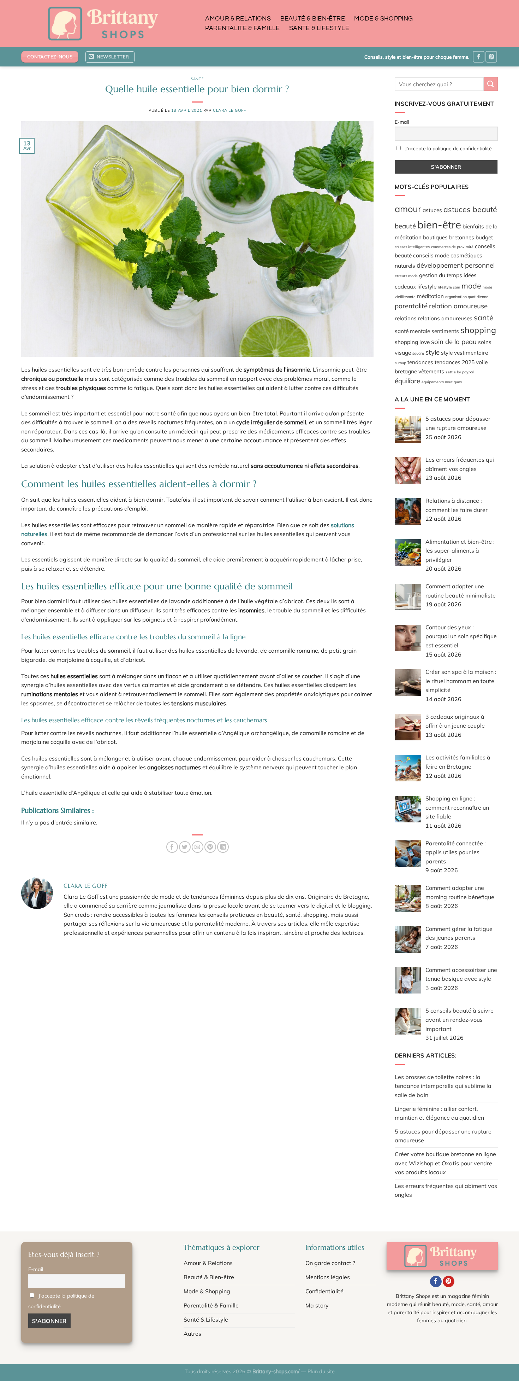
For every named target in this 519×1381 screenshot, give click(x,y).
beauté (405, 226)
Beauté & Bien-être (312, 19)
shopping (478, 330)
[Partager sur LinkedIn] (223, 847)
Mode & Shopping (383, 19)
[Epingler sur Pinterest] (210, 847)
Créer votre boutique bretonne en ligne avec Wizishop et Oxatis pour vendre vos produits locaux (445, 1163)
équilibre (407, 381)
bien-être (439, 224)
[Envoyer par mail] (197, 847)
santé (484, 317)
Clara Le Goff (229, 110)
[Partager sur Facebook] (172, 847)
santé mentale (412, 330)
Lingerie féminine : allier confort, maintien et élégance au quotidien (439, 1113)
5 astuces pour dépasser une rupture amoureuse (443, 1136)
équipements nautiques (442, 381)
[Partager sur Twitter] (185, 847)
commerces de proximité (452, 246)
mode (471, 285)
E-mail (402, 122)
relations (406, 318)
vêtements (431, 371)
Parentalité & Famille (242, 28)
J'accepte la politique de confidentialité (448, 148)
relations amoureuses (445, 318)
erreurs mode (406, 275)
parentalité (411, 306)
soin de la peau (454, 341)
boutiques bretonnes (448, 237)
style (432, 352)
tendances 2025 (455, 362)
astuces (432, 210)
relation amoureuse (458, 306)
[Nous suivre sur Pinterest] (491, 57)
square (418, 353)
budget (484, 237)
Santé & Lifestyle (319, 28)
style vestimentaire (464, 352)
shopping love (412, 341)
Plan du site (321, 1371)
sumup (400, 362)
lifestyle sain (449, 287)
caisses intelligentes (412, 246)
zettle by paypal (460, 371)
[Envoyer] (491, 84)
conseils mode (431, 255)
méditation (430, 295)
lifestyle (426, 286)
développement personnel (456, 265)
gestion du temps (440, 275)
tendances (420, 362)
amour (408, 208)
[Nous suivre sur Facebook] (478, 57)
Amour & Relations (238, 19)
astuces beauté (470, 209)
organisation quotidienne (466, 296)
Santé (197, 78)
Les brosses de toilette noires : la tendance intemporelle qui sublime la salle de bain (443, 1086)
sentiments (445, 330)
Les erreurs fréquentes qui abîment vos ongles (446, 1190)
